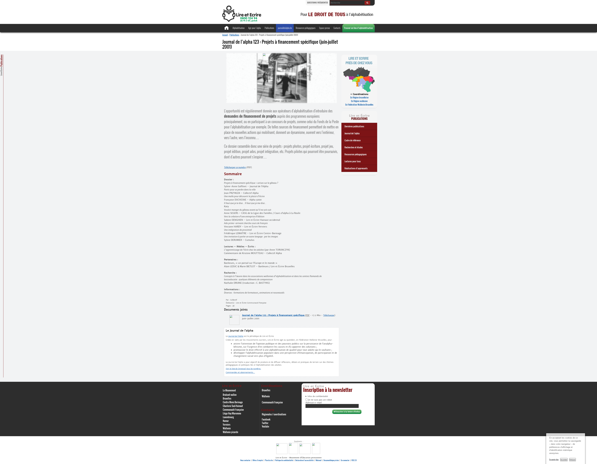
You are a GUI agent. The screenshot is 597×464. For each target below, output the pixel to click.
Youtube (265, 426)
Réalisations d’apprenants (356, 168)
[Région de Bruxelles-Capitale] (294, 453)
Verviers (226, 424)
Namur (226, 420)
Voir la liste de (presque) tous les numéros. (243, 368)
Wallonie (227, 428)
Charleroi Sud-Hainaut (233, 406)
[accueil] (241, 21)
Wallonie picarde (230, 432)
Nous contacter (245, 460)
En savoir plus (554, 459)
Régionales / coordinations (274, 414)
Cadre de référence (353, 140)
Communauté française (233, 409)
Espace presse (324, 28)
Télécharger (328, 315)
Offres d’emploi (257, 460)
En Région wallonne (359, 101)
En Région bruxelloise (359, 97)
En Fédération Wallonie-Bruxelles (359, 104)
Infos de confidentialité (318, 396)
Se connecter (345, 460)
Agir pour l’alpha (254, 28)
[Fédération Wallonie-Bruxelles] (282, 453)
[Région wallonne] (316, 453)
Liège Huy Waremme (232, 413)
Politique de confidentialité (284, 460)
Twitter (265, 423)
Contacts (336, 28)
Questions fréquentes (317, 2)
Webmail (319, 460)
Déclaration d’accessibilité (304, 460)
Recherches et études (354, 147)
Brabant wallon (229, 394)
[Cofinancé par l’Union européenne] (305, 453)
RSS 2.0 (354, 460)
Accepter (563, 460)
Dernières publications (354, 126)
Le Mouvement (229, 390)
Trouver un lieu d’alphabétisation (358, 28)
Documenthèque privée (331, 460)
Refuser (572, 460)
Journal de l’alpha (352, 133)
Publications (269, 28)
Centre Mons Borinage (233, 402)
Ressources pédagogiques (305, 28)
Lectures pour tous (353, 161)
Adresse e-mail (313, 402)
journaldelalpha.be (285, 28)
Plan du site (269, 460)
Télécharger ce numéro (235, 167)
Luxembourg (228, 417)
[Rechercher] (367, 3)
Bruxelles (227, 398)
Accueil (225, 34)
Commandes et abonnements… (240, 372)
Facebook (266, 419)
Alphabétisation (239, 28)
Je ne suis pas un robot (320, 399)
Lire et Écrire (1, 65)
